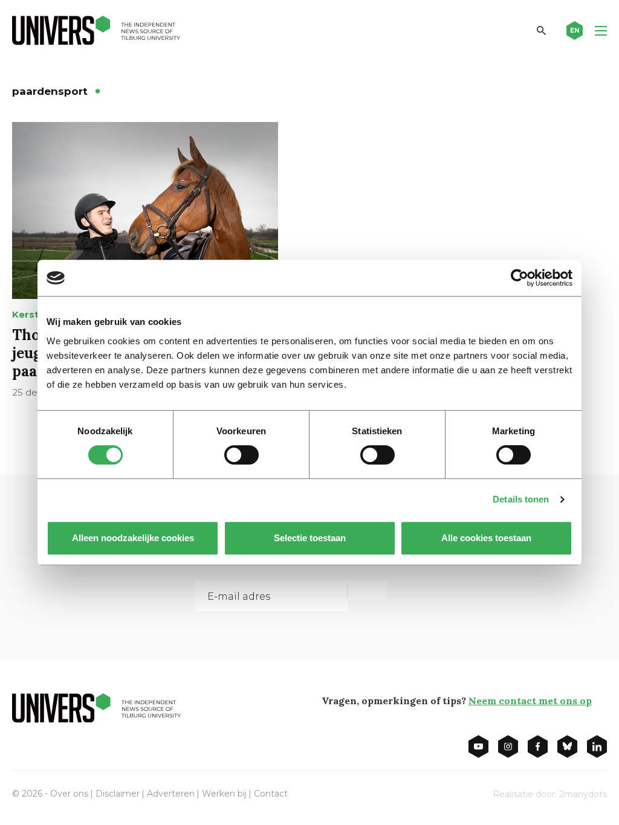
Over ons (69, 793)
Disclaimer (118, 793)
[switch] (241, 454)
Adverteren (171, 793)
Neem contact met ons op (530, 701)
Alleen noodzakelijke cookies (133, 538)
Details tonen (521, 499)
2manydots (583, 794)
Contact (271, 793)
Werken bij (224, 793)
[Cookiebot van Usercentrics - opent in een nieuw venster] (519, 278)
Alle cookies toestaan (486, 538)
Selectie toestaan (310, 538)
